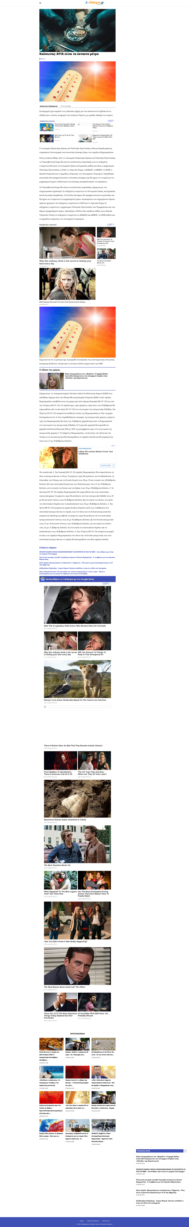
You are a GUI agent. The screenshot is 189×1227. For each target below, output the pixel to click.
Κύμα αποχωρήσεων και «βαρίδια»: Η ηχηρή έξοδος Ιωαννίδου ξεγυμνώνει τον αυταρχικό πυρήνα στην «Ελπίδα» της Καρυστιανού (86, 376)
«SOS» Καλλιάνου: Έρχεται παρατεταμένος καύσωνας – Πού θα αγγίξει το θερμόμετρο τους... (103, 1082)
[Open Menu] (40, 3)
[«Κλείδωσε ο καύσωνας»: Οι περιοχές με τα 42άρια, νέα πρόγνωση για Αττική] (51, 1072)
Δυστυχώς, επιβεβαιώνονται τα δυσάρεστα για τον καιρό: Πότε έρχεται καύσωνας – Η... (76, 1136)
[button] (77, 30)
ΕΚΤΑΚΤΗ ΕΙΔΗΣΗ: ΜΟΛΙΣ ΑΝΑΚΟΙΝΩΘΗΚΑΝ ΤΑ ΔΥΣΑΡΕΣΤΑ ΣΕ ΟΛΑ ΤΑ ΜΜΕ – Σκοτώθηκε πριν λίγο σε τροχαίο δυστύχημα (76, 553)
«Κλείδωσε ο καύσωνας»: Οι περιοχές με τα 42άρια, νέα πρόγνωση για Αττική (49, 1082)
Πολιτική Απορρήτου (93, 1221)
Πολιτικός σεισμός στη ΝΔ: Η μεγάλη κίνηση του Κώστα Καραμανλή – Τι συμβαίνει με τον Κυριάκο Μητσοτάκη (77, 558)
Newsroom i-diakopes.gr (49, 106)
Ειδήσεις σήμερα (47, 547)
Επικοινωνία (105, 1221)
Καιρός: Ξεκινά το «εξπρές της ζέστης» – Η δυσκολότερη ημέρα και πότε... (76, 1082)
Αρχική (82, 1221)
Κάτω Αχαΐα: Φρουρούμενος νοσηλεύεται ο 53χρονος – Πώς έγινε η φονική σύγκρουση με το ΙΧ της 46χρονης (76, 564)
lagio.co (110, 1224)
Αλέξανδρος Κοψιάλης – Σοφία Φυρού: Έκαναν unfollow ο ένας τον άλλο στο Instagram (72, 568)
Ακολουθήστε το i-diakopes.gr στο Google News (70, 579)
